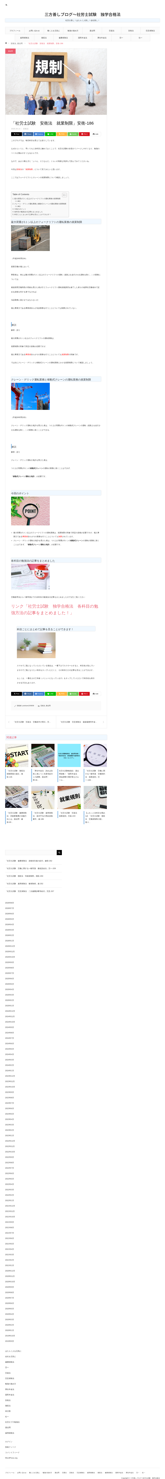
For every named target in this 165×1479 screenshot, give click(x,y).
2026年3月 (9, 930)
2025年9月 (9, 962)
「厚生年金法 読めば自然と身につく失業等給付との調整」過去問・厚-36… (43, 775)
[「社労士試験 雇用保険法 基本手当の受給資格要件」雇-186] (43, 797)
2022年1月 (9, 1200)
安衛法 (131, 31)
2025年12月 (10, 946)
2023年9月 (9, 1092)
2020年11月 (10, 1276)
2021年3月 (9, 1255)
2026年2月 (9, 935)
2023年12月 (10, 1076)
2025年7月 (9, 973)
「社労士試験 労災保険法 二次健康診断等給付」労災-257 (29, 891)
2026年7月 (9, 908)
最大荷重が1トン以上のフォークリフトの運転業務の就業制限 (37, 199)
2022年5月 (9, 1179)
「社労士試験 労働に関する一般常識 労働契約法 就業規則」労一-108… (95, 775)
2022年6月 (9, 1173)
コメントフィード (12, 1452)
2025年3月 (9, 995)
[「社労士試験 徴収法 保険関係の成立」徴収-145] (16, 755)
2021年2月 (9, 1260)
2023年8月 (9, 1098)
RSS (6, 4)
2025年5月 (9, 984)
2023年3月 (9, 1125)
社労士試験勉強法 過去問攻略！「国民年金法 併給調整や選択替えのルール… (69, 775)
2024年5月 (9, 1049)
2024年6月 (9, 1043)
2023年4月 (9, 1119)
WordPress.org (11, 1458)
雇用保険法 (24, 38)
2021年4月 (9, 1249)
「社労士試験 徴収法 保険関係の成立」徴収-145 (17, 774)
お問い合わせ (34, 31)
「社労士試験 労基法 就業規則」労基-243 (69, 814)
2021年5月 (9, 1244)
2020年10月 (10, 1282)
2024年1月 (9, 1071)
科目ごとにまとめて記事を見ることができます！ (32, 214)
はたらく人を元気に (13, 1351)
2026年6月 (9, 914)
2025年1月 (9, 1006)
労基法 (111, 31)
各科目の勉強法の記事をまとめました (28, 212)
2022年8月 (9, 1163)
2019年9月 (9, 1341)
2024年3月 (9, 1060)
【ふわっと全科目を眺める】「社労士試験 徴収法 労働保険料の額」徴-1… (95, 817)
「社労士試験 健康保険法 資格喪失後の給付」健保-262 (28, 861)
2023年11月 (10, 1081)
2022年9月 (9, 1157)
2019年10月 (10, 1336)
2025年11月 (10, 951)
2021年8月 (9, 1227)
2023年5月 (9, 1114)
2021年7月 (9, 1233)
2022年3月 (9, 1190)
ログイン (8, 1442)
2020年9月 (9, 1287)
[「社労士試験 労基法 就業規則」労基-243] (69, 797)
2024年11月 (10, 1016)
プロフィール (15, 31)
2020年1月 (9, 1330)
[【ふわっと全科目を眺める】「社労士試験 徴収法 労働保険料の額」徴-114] (95, 797)
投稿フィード (10, 1447)
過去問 (92, 31)
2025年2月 (9, 1000)
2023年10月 (10, 1087)
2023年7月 (9, 1103)
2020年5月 (9, 1309)
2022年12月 (10, 1141)
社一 (140, 38)
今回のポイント (20, 209)
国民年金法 (82, 38)
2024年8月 (9, 1033)
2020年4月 (9, 1314)
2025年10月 (10, 957)
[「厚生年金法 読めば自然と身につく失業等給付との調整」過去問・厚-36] (43, 755)
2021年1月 (9, 1265)
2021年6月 (9, 1238)
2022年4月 (9, 1184)
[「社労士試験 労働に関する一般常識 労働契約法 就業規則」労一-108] (95, 755)
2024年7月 (9, 1038)
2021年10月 (10, 1217)
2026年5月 (9, 919)
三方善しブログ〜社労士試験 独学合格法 (83, 14)
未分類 (8, 1411)
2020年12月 (10, 1271)
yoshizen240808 (28, 706)
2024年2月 (9, 1065)
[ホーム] (6, 43)
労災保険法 (150, 31)
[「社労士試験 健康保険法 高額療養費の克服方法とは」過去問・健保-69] (16, 797)
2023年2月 (9, 1130)
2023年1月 (9, 1135)
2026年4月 (9, 924)
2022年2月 (9, 1195)
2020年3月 (9, 1319)
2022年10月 (10, 1152)
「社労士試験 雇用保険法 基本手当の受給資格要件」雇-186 (43, 816)
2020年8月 (9, 1292)
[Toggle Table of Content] (63, 195)
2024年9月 (9, 1027)
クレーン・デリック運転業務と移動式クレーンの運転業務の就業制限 (40, 204)
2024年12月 (10, 1011)
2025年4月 (9, 989)
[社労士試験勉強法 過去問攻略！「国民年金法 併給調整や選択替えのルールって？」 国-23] (69, 755)
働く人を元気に (53, 31)
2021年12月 (10, 1206)
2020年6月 (9, 1303)
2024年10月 (10, 1022)
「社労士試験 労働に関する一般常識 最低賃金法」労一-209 (30, 868)
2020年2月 (9, 1325)
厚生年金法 (101, 38)
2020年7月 (9, 1298)
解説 (19, 201)
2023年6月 (9, 1108)
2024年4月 (9, 1054)
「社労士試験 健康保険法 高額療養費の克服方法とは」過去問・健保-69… (17, 817)
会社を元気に (10, 1356)
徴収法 (44, 38)
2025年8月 (9, 968)
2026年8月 (9, 903)
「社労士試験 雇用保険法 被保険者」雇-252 (24, 884)
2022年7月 (9, 1168)
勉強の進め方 (73, 31)
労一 (121, 38)
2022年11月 (10, 1146)
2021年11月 (10, 1211)
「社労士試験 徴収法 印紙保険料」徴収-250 (24, 876)
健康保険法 (63, 38)
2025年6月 (9, 979)
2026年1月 (9, 941)
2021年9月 (9, 1222)
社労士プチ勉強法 (12, 1422)
